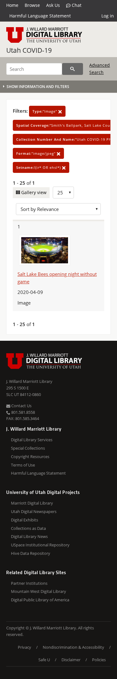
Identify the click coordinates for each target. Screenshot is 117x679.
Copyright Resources (30, 456)
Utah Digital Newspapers (33, 511)
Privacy (24, 647)
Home (12, 5)
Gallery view (33, 192)
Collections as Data (28, 528)
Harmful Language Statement (40, 16)
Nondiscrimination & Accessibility (73, 647)
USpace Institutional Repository (40, 545)
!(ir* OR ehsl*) (39, 167)
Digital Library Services (31, 439)
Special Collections (28, 448)
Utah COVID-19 (29, 50)
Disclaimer (70, 659)
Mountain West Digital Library (38, 591)
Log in (107, 16)
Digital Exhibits (24, 520)
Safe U (44, 659)
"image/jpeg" (36, 153)
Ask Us (53, 5)
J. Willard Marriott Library (29, 381)
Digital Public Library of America (40, 600)
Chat (76, 5)
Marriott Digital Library (32, 503)
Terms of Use (23, 465)
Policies (99, 659)
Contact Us (21, 405)
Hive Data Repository (30, 553)
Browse (32, 5)
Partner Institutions (29, 583)
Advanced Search (99, 68)
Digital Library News (29, 536)
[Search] (72, 69)
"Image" (45, 111)
